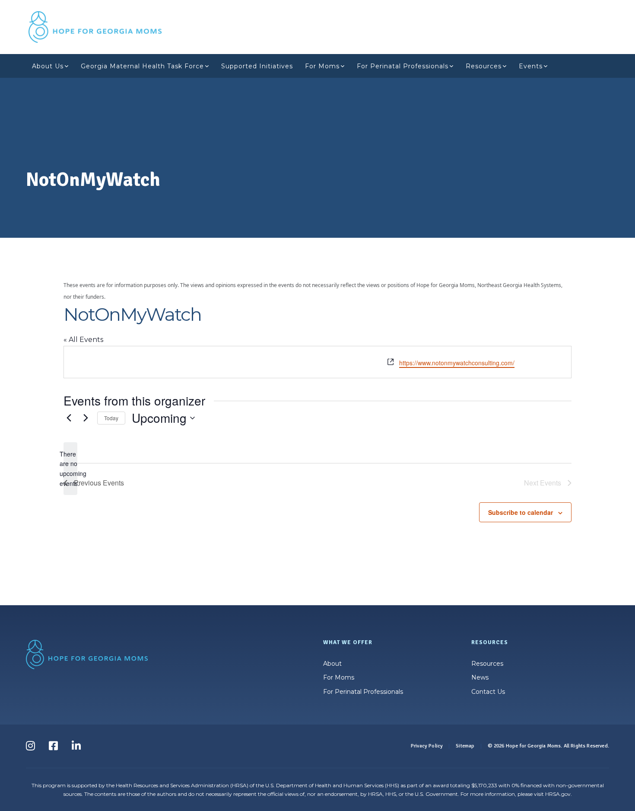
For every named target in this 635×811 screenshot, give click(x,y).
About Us (48, 66)
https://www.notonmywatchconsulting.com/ (456, 362)
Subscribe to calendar (520, 512)
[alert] (70, 468)
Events (531, 66)
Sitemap (465, 746)
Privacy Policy (427, 746)
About (332, 663)
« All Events (83, 339)
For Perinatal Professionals (402, 66)
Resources (484, 66)
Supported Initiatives (257, 66)
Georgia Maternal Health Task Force (142, 66)
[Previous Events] (69, 418)
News (480, 677)
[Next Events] (85, 418)
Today (111, 417)
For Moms (322, 66)
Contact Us (488, 692)
